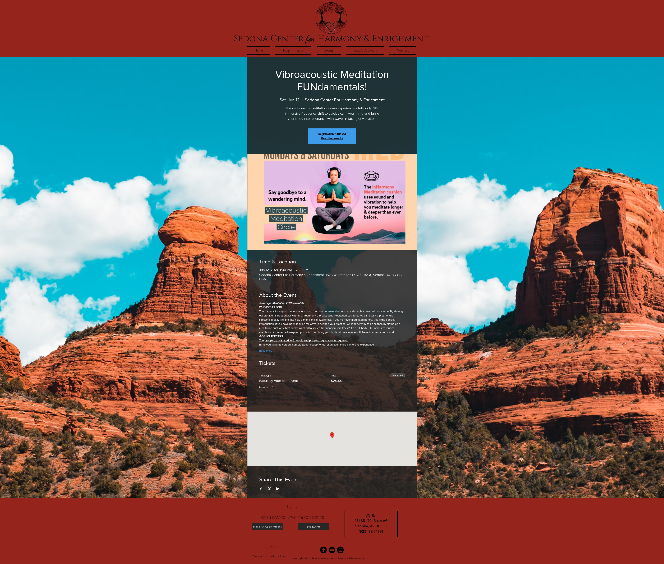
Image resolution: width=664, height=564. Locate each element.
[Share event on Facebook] (260, 488)
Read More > (266, 350)
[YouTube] (332, 550)
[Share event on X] (269, 488)
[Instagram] (340, 550)
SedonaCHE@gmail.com (270, 555)
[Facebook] (323, 550)
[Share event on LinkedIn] (277, 488)
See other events (332, 138)
